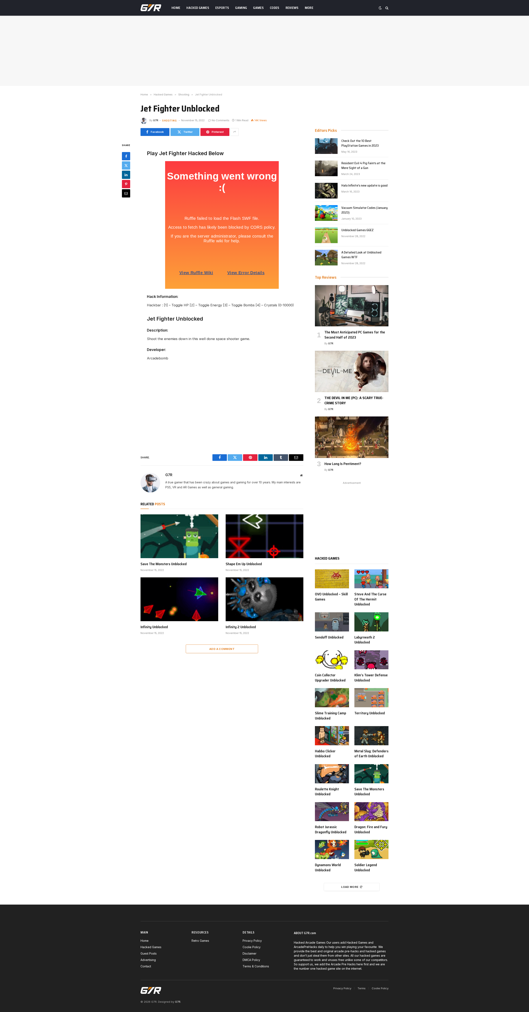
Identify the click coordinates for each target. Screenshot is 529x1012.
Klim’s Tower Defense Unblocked (371, 678)
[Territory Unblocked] (371, 697)
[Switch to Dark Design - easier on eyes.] (380, 8)
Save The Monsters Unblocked (164, 563)
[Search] (386, 8)
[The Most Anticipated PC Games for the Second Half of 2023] (351, 305)
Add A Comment (222, 648)
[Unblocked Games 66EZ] (326, 235)
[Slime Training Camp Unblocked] (332, 697)
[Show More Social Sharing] (234, 132)
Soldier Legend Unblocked (365, 867)
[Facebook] (126, 156)
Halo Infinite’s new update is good (364, 185)
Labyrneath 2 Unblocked (364, 640)
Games (258, 7)
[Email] (126, 193)
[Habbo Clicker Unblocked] (332, 735)
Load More (350, 886)
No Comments (220, 120)
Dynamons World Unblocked (328, 867)
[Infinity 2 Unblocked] (264, 599)
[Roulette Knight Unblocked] (332, 773)
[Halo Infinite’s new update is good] (326, 191)
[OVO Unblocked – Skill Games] (332, 579)
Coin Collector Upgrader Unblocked (330, 678)
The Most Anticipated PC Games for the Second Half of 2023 (354, 335)
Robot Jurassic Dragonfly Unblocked (330, 829)
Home (176, 7)
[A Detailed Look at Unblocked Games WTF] (326, 257)
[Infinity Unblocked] (179, 599)
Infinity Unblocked (154, 626)
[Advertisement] (264, 51)
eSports (222, 7)
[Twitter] (126, 165)
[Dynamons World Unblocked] (332, 849)
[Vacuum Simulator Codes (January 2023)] (326, 213)
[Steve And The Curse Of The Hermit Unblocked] (371, 579)
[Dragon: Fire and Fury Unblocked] (371, 811)
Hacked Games (197, 7)
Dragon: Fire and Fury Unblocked (370, 829)
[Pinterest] (126, 184)
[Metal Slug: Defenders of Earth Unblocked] (371, 735)
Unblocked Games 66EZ (357, 230)
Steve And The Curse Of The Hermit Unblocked (370, 599)
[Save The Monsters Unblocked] (179, 536)
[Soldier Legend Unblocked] (371, 849)
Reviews (292, 7)
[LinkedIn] (126, 175)
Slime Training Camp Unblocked (330, 716)
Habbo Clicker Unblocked (325, 754)
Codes (274, 7)
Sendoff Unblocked (329, 637)
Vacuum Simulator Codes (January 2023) (364, 210)
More (309, 7)
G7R (155, 120)
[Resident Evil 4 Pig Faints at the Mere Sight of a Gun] (326, 168)
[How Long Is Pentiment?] (351, 437)
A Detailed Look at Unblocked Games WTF (361, 255)
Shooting (169, 120)
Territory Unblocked (369, 713)
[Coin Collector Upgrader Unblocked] (332, 660)
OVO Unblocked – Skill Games (331, 597)
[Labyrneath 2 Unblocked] (371, 621)
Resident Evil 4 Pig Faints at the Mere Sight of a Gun (363, 165)
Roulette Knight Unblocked (327, 792)
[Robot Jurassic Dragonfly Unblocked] (332, 811)
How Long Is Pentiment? (342, 463)
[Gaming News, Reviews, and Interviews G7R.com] (151, 8)
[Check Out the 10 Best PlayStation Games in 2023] (326, 146)
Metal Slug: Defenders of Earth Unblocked (371, 754)
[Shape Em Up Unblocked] (264, 536)
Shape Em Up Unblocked (244, 563)
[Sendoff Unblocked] (332, 621)
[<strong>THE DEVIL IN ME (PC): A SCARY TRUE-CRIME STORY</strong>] (351, 371)
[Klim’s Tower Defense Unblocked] (371, 660)
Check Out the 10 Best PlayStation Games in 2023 (360, 143)
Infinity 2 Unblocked (241, 626)
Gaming (241, 7)
